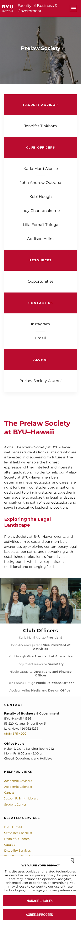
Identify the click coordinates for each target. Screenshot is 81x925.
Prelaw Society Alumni (40, 380)
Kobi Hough (40, 196)
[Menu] (73, 8)
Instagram (40, 324)
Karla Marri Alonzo (40, 168)
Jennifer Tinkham (40, 126)
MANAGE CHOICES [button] (40, 901)
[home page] (7, 8)
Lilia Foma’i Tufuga (40, 224)
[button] (72, 861)
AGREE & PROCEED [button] (39, 914)
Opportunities (41, 281)
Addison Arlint (40, 238)
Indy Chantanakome (40, 210)
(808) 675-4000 (15, 733)
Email (40, 338)
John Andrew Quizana (40, 182)
